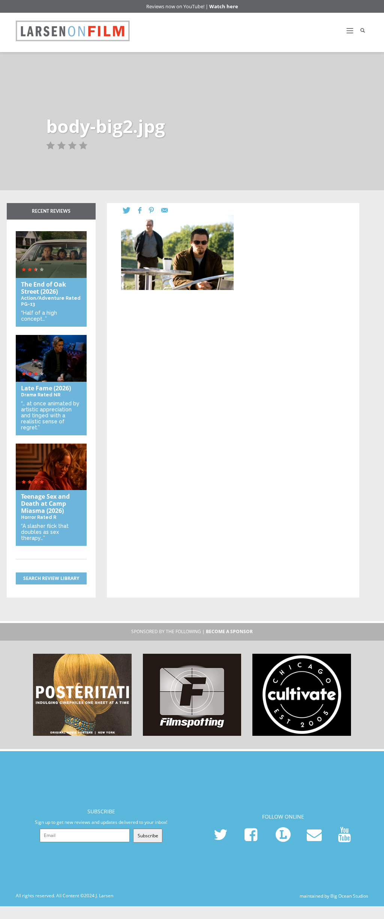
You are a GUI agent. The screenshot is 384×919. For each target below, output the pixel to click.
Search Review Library (51, 578)
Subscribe (148, 835)
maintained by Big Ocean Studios (334, 896)
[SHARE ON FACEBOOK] (143, 210)
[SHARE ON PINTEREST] (155, 210)
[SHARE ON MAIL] (168, 210)
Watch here (223, 6)
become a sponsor (229, 631)
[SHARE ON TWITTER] (130, 210)
